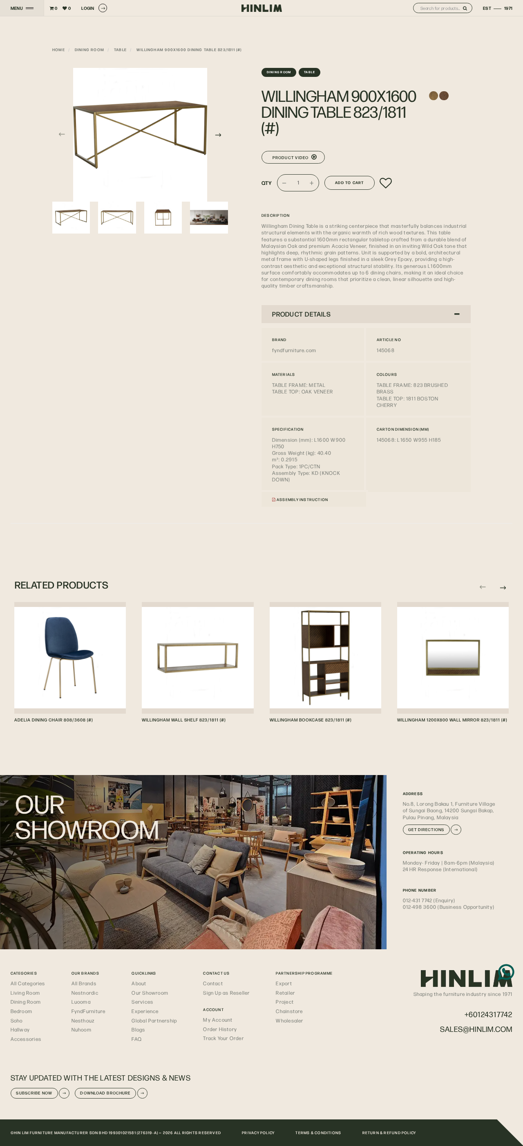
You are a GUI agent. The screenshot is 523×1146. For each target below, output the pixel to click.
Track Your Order (223, 1038)
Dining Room (89, 49)
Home (58, 49)
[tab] (366, 314)
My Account (217, 1019)
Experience (145, 1011)
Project (285, 1001)
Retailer (285, 992)
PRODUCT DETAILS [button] (301, 314)
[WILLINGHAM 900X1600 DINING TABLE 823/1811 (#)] (140, 135)
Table (120, 49)
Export (284, 983)
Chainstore (289, 1011)
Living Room (25, 992)
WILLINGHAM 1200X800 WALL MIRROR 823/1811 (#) (452, 719)
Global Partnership (154, 1020)
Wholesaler (289, 1020)
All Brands (84, 983)
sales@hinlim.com (476, 1029)
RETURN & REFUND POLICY (389, 1132)
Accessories (26, 1039)
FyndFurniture (89, 1011)
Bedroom (22, 1011)
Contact (213, 983)
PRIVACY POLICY (258, 1132)
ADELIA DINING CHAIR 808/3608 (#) (53, 719)
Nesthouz (83, 1020)
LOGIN (87, 8)
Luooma (81, 1001)
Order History (220, 1029)
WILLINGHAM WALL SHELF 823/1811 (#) (184, 719)
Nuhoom (82, 1029)
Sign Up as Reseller (226, 992)
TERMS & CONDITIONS (318, 1132)
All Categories (28, 983)
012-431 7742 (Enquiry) (429, 900)
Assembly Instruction (302, 499)
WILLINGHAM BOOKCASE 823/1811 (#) (310, 719)
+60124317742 (489, 1014)
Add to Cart (349, 182)
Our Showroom (150, 992)
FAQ (137, 1039)
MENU (17, 8)
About (139, 983)
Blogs (138, 1029)
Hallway (20, 1029)
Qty (267, 183)
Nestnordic (85, 992)
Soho (17, 1020)
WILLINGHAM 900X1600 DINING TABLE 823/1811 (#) (189, 49)
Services (142, 1001)
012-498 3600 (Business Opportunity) (449, 906)
